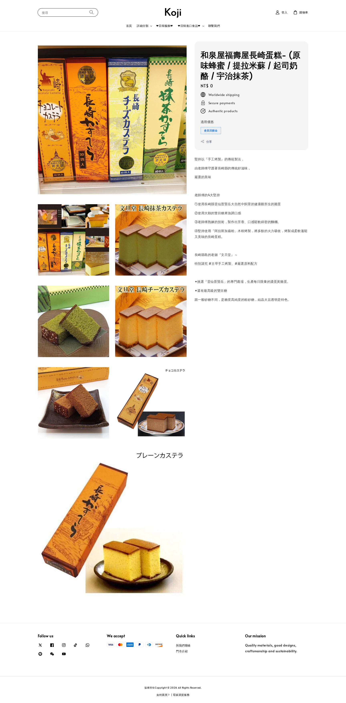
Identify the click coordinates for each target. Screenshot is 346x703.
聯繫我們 (214, 26)
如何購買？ (163, 695)
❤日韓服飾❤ (164, 26)
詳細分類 (142, 26)
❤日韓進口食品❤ (189, 26)
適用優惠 (207, 121)
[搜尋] (91, 12)
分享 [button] (209, 141)
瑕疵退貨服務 (181, 695)
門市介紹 (182, 651)
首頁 (129, 26)
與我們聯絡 (183, 645)
